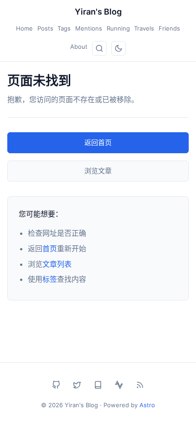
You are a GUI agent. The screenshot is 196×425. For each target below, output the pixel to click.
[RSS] (140, 385)
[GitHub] (56, 385)
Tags (64, 28)
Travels (144, 28)
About (79, 46)
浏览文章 (98, 170)
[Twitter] (77, 385)
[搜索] (99, 48)
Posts (45, 28)
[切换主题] (118, 48)
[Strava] (119, 385)
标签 (49, 279)
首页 (49, 248)
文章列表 (57, 264)
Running (118, 28)
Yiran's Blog (98, 11)
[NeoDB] (98, 385)
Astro (147, 405)
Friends (169, 28)
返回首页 (98, 142)
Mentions (88, 28)
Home (24, 28)
